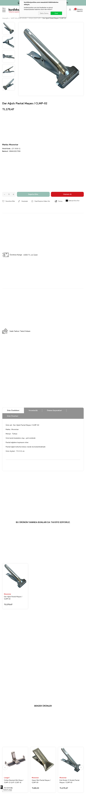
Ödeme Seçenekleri (54, 410)
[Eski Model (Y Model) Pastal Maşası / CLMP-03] (71, 761)
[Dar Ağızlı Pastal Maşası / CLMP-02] (15, 577)
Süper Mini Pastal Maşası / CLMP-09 (41, 781)
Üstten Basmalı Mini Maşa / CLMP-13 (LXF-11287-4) (13, 781)
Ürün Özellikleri (13, 410)
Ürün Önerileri (12, 416)
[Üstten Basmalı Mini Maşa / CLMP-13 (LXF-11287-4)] (15, 761)
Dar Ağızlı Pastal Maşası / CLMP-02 (13, 598)
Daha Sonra (44, 13)
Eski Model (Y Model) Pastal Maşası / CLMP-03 (69, 781)
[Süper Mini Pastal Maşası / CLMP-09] (43, 761)
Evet (56, 13)
